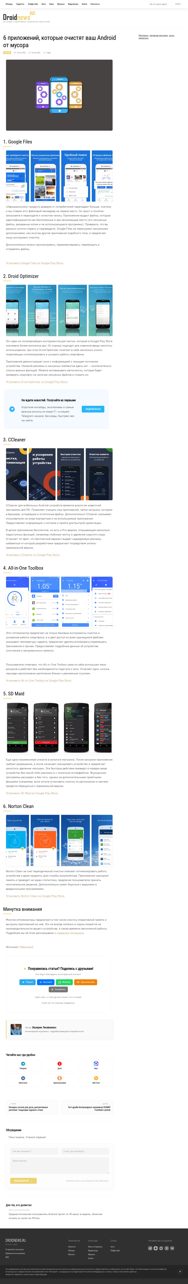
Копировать (60, 989)
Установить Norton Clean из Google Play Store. (35, 896)
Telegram (29, 982)
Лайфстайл (33, 4)
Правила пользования (15, 1253)
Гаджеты (20, 4)
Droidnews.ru (16, 1240)
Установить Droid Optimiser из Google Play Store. (37, 381)
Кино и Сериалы (95, 1246)
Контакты (95, 4)
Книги (84, 4)
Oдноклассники (86, 982)
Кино (51, 4)
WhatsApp (66, 982)
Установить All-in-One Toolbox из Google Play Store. (39, 680)
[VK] (172, 1248)
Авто (43, 4)
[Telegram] (150, 1248)
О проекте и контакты (15, 1249)
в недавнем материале (69, 933)
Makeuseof (26, 947)
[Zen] (156, 1248)
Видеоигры (73, 4)
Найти (178, 4)
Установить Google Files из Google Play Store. (35, 263)
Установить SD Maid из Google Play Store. (32, 793)
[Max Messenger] (161, 1248)
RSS (7, 1257)
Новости (72, 1246)
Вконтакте (47, 982)
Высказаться (23, 1180)
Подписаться (93, 409)
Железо (71, 1254)
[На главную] (26, 16)
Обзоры (9, 4)
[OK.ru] (167, 1248)
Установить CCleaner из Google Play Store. (33, 554)
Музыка (61, 4)
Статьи (7, 53)
